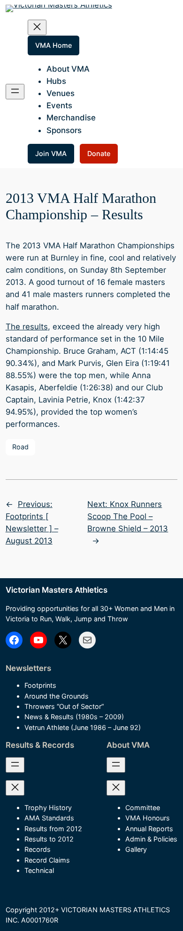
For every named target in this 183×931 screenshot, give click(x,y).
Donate (98, 153)
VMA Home (53, 45)
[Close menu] (37, 27)
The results (27, 326)
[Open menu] (15, 91)
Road (20, 447)
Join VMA (51, 153)
